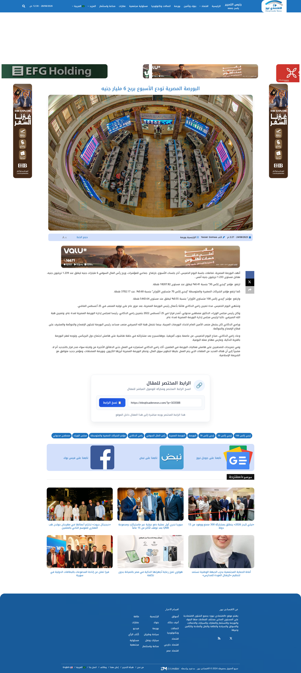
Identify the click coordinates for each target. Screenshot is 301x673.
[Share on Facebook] (250, 275)
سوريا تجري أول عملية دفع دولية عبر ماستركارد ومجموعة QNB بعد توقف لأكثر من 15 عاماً (150, 526)
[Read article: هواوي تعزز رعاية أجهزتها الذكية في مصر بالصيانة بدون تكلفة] (150, 551)
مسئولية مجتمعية (138, 6)
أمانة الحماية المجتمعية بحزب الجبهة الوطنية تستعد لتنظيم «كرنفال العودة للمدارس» (221, 574)
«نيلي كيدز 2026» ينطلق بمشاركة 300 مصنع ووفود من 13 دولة (221, 526)
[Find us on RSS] (219, 638)
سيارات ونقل (152, 640)
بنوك (156, 622)
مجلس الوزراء (80, 436)
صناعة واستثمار (107, 6)
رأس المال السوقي (155, 436)
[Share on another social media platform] (250, 290)
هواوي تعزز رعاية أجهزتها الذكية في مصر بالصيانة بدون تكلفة (150, 574)
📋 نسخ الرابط (112, 402)
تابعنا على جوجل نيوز (208, 457)
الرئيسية (216, 6)
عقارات (122, 6)
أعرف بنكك (173, 622)
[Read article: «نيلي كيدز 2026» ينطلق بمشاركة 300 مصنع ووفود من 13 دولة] (221, 504)
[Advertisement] (150, 36)
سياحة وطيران (151, 634)
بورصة (177, 6)
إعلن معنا (114, 667)
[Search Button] (23, 6)
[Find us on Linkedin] (225, 638)
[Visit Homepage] (274, 6)
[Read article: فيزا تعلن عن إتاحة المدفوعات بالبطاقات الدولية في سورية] (80, 551)
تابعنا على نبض (148, 457)
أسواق (175, 616)
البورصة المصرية (177, 436)
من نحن (140, 667)
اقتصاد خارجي (171, 645)
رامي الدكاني (136, 436)
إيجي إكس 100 (243, 436)
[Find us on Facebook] (236, 638)
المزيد (93, 6)
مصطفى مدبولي (61, 436)
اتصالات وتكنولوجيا (161, 6)
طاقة (136, 616)
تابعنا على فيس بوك (75, 457)
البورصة (192, 436)
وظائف (103, 667)
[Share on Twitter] (250, 282)
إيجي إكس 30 (225, 436)
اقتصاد (204, 6)
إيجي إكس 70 (207, 436)
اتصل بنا (93, 667)
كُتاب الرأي (133, 634)
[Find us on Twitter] (231, 638)
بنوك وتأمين (190, 6)
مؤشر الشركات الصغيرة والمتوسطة (108, 436)
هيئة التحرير (128, 667)
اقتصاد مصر (172, 651)
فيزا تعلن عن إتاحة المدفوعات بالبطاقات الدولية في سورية (79, 574)
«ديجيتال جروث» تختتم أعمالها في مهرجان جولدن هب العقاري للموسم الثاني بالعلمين (80, 526)
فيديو (136, 628)
